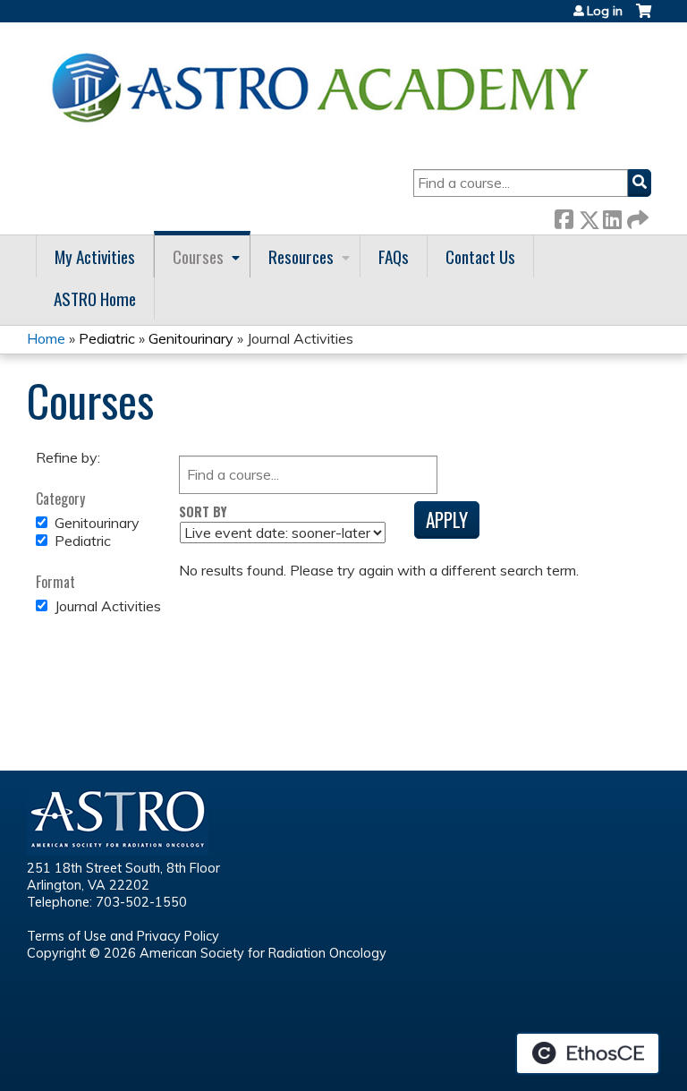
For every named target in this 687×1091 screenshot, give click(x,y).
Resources (301, 256)
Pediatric (107, 338)
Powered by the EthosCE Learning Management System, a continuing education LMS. (587, 1053)
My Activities (95, 256)
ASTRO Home (95, 298)
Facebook (563, 216)
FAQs (393, 256)
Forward (636, 216)
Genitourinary (190, 338)
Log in (605, 10)
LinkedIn (612, 216)
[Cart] (643, 17)
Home (46, 338)
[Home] (326, 87)
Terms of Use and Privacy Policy (123, 936)
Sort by (203, 511)
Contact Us (480, 256)
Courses (198, 256)
